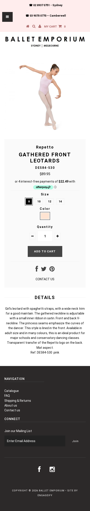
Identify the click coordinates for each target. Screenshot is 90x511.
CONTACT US (45, 279)
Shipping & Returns (17, 400)
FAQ (7, 395)
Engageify (45, 495)
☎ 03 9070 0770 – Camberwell (46, 15)
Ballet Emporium (51, 490)
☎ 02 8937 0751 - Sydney (45, 5)
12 (49, 201)
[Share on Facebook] (36, 270)
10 (38, 201)
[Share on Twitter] (44, 270)
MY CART (55, 26)
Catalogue (11, 391)
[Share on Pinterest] (52, 270)
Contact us (12, 410)
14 (60, 201)
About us (10, 405)
